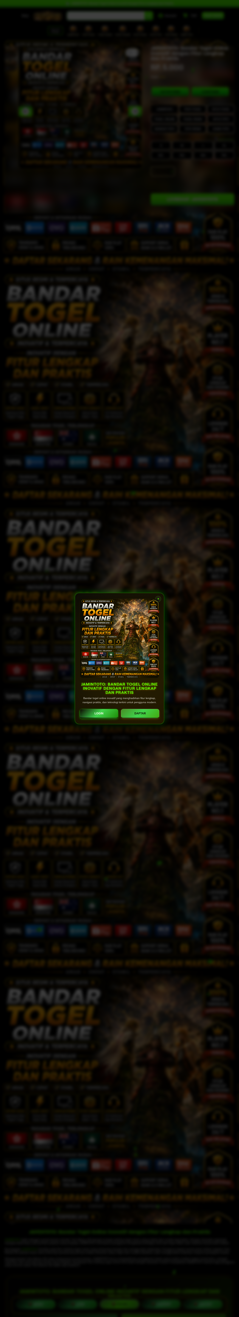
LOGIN (98, 713)
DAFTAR (140, 713)
